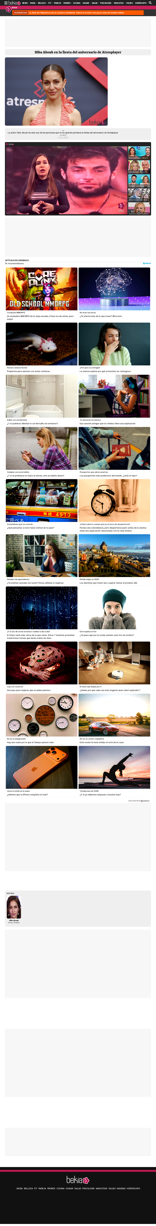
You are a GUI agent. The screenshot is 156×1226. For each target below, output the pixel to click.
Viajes (112, 1188)
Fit (35, 1188)
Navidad (121, 1188)
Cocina (61, 1188)
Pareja (42, 1188)
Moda (20, 1188)
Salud (77, 1188)
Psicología (88, 1188)
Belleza (28, 1188)
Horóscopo (133, 1188)
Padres (51, 1188)
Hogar (69, 1188)
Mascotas (101, 1188)
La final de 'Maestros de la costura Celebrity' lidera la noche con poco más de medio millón (69, 12)
